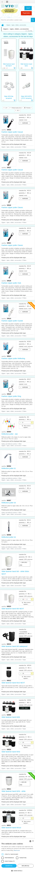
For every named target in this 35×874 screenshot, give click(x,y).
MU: (28, 117)
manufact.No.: (23, 115)
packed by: (22, 117)
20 (6, 107)
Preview (28, 107)
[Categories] (7, 2)
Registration (26, 13)
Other (19, 444)
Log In (28, 8)
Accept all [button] (9, 866)
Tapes (24, 585)
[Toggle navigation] (2, 2)
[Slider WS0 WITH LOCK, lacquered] (26, 86)
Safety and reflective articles (9, 444)
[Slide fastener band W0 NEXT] (8, 53)
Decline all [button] (25, 866)
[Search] (33, 20)
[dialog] (17, 856)
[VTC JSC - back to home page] (9, 9)
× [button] (33, 841)
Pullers (24, 147)
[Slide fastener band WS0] (26, 53)
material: (21, 120)
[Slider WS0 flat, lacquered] (8, 86)
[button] (17, 871)
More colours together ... (27, 426)
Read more (17, 850)
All (18, 110)
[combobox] (15, 20)
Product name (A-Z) (16, 107)
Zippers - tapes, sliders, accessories (11, 147)
